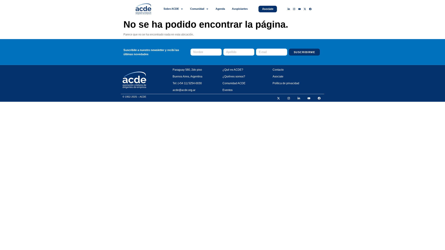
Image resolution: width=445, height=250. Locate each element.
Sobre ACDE (171, 8)
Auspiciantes (240, 8)
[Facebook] (310, 9)
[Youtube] (299, 9)
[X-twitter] (305, 9)
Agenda (220, 8)
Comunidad (197, 8)
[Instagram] (294, 9)
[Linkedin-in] (289, 9)
